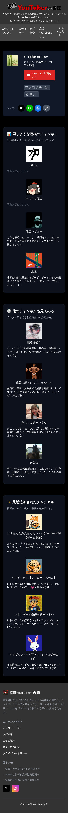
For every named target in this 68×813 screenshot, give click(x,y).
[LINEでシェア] (29, 108)
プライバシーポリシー (15, 753)
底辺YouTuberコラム (46, 33)
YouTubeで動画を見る (41, 75)
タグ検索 (8, 734)
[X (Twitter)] (6, 788)
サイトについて (11, 747)
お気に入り (61, 31)
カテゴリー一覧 (11, 728)
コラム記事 (9, 740)
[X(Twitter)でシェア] (21, 108)
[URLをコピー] (46, 108)
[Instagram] (15, 788)
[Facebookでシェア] (38, 108)
